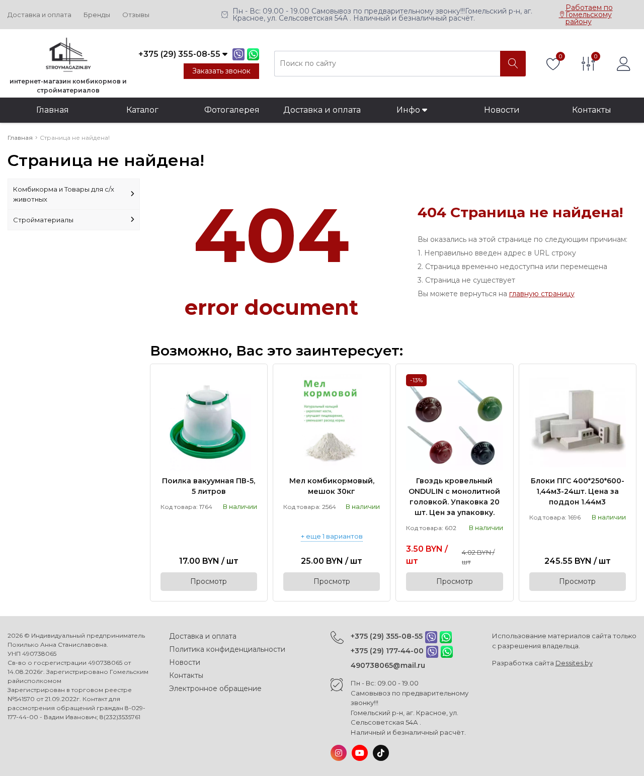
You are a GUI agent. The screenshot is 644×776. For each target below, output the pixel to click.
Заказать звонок (221, 70)
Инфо (409, 110)
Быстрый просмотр (209, 422)
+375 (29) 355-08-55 (387, 636)
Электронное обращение (215, 688)
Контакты (591, 110)
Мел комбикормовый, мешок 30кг (331, 486)
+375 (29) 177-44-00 (387, 650)
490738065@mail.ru (388, 665)
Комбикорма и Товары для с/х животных (63, 194)
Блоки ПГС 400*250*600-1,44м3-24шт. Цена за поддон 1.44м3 (577, 491)
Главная (52, 110)
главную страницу (542, 293)
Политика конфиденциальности (227, 649)
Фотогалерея (232, 110)
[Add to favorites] (250, 381)
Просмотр (208, 581)
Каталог (142, 110)
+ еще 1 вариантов (332, 536)
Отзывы (135, 15)
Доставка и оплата (39, 15)
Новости (502, 110)
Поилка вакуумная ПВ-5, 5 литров (208, 486)
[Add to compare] (250, 398)
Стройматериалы (43, 220)
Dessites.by (574, 663)
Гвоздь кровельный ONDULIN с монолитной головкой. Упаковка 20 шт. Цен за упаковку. (454, 496)
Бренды (97, 15)
